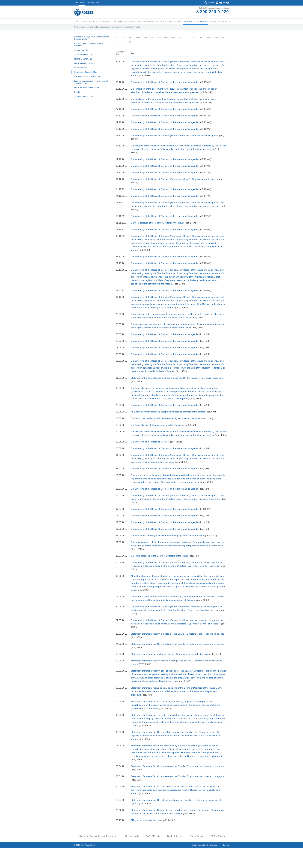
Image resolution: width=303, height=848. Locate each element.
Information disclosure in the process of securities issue (91, 82)
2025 (123, 38)
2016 (187, 38)
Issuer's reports (80, 68)
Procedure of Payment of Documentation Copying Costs (91, 38)
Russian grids (132, 836)
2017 (180, 38)
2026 (116, 38)
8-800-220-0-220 (212, 11)
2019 (166, 38)
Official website (80, 27)
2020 (159, 38)
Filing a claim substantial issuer (146, 820)
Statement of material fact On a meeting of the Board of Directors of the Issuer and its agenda (177, 634)
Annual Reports (81, 50)
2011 (138, 27)
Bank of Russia (174, 836)
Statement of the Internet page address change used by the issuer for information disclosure (177, 378)
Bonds (77, 92)
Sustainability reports (83, 54)
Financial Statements (83, 59)
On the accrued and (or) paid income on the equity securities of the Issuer (168, 535)
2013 (209, 38)
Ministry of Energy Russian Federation (98, 836)
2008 (131, 42)
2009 (123, 42)
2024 (131, 38)
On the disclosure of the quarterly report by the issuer (157, 222)
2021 (152, 38)
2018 (173, 38)
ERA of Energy (218, 836)
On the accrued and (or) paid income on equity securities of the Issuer (166, 418)
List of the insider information (86, 88)
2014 (202, 38)
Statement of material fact (122, 27)
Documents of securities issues (87, 77)
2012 (216, 38)
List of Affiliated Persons (84, 63)
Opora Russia (196, 836)
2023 (138, 38)
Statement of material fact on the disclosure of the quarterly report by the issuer (170, 654)
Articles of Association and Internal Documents (89, 44)
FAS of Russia (153, 836)
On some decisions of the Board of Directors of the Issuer (159, 555)
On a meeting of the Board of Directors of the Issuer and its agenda (164, 82)
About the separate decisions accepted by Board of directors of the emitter (168, 411)
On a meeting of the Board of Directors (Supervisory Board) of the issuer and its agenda (175, 135)
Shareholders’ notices (83, 96)
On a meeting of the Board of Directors (150, 441)
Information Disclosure (99, 27)
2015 (194, 38)
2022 (145, 38)
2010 (116, 42)
